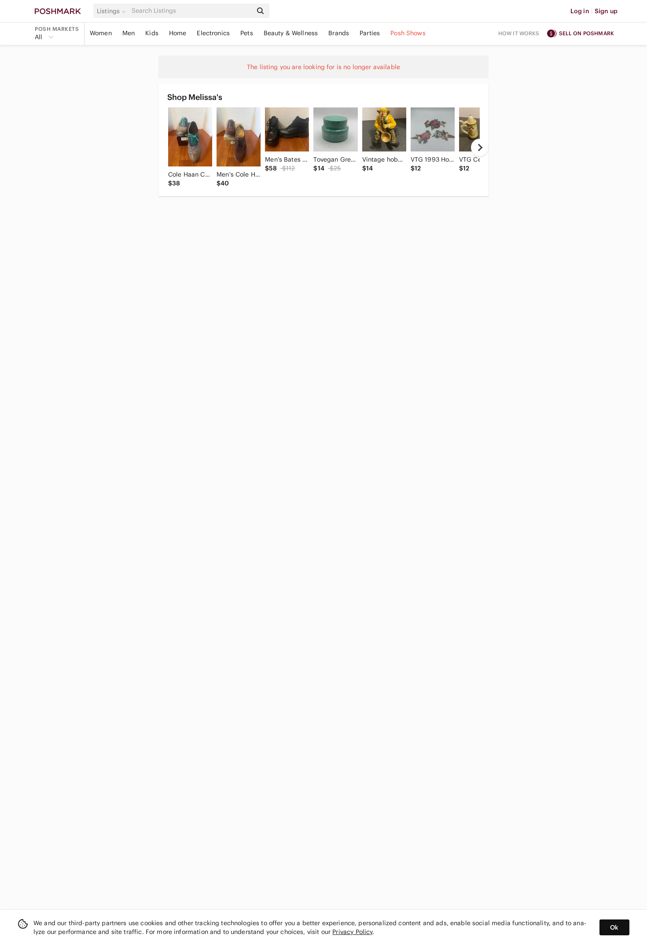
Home (178, 33)
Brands (338, 33)
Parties (370, 33)
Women (101, 33)
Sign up (606, 11)
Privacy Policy (352, 932)
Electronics (213, 33)
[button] (113, 11)
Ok (614, 927)
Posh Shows (408, 33)
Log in (579, 11)
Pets (246, 33)
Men (128, 33)
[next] (480, 147)
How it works (519, 33)
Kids (151, 33)
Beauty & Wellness (291, 33)
